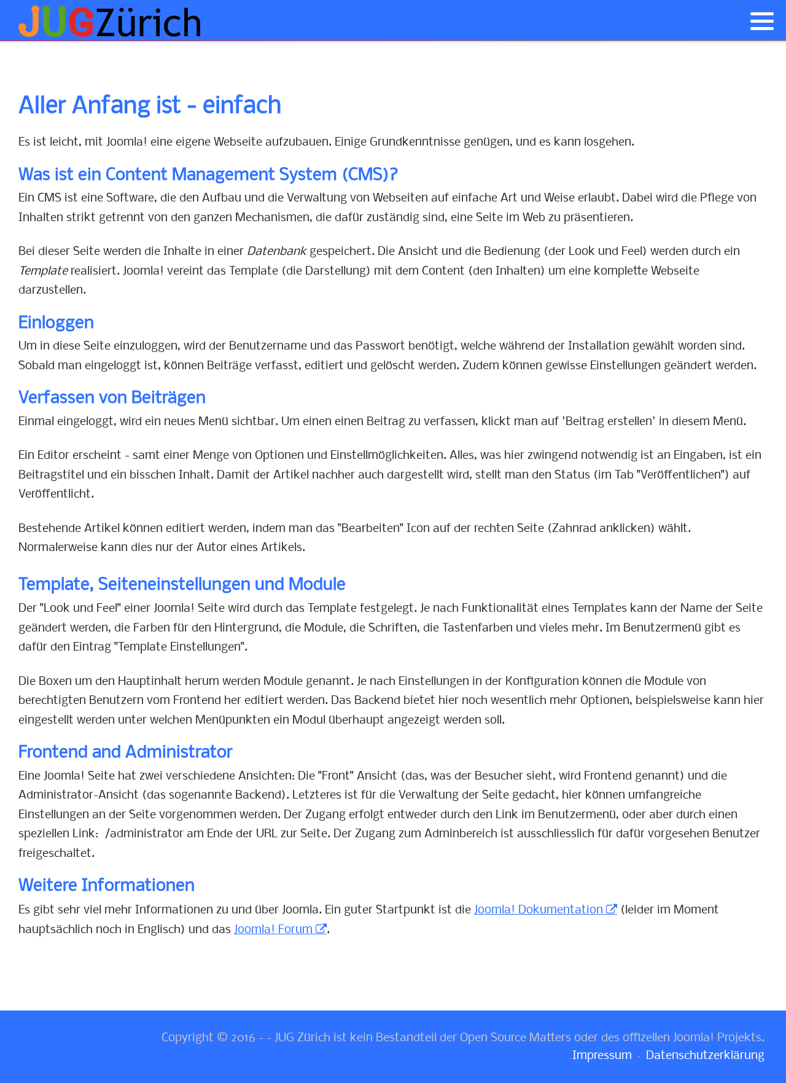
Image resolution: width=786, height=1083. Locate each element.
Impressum (602, 1056)
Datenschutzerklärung (705, 1056)
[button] (762, 21)
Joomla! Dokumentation (538, 910)
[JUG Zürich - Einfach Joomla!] (110, 20)
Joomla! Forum (273, 930)
